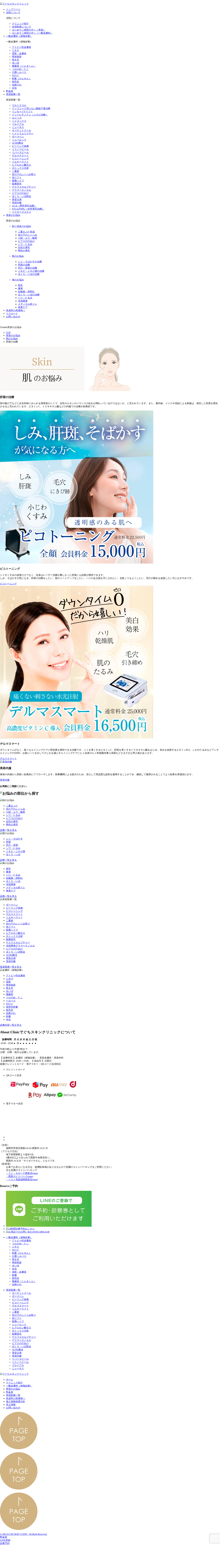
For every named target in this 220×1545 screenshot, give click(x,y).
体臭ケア (23, 307)
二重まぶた (12, 805)
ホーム (9, 1379)
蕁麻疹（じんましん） (24, 66)
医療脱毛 (17, 183)
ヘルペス (11, 1000)
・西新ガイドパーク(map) (19, 1176)
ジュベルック (19, 140)
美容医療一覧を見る (11, 967)
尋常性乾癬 (12, 1007)
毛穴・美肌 (12, 845)
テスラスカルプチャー (24, 187)
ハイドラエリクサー (23, 133)
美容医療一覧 (13, 94)
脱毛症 (15, 81)
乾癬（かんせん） (21, 78)
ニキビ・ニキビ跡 (15, 851)
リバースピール (20, 152)
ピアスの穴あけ (20, 193)
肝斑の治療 (24, 264)
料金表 (9, 91)
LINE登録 (5, 1540)
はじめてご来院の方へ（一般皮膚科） (32, 33)
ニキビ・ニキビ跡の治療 (31, 271)
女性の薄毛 (24, 247)
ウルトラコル (19, 105)
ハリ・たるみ (25, 298)
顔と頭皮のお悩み (21, 226)
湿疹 (8, 982)
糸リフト (17, 177)
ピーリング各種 (20, 146)
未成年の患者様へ (15, 310)
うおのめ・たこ (20, 69)
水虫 (14, 88)
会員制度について (21, 26)
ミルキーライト (20, 162)
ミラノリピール (20, 149)
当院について (13, 12)
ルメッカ (17, 118)
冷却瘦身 (23, 301)
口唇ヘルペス (19, 72)
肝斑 (8, 842)
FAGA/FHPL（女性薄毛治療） (28, 209)
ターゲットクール (21, 130)
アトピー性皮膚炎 (21, 47)
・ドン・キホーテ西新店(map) (22, 1173)
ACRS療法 (17, 143)
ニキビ (15, 50)
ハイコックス (19, 121)
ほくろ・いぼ (13, 854)
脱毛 (20, 285)
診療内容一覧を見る (11, 1025)
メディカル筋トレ (27, 304)
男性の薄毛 (24, 250)
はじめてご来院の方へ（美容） (28, 30)
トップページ (13, 9)
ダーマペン (18, 136)
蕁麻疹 (9, 994)
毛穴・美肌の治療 (27, 268)
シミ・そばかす (14, 839)
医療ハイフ (18, 180)
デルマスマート (20, 155)
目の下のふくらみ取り (24, 174)
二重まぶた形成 (26, 231)
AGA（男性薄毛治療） (24, 205)
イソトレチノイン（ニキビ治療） (30, 114)
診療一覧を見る (8, 830)
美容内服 (17, 202)
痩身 (20, 288)
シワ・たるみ (25, 244)
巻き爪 (15, 59)
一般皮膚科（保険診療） (19, 36)
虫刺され (17, 85)
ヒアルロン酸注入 (21, 165)
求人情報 (11, 1404)
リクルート (12, 313)
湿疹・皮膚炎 (19, 53)
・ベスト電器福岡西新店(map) (22, 1179)
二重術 (15, 171)
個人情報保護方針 (15, 1401)
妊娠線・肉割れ (26, 291)
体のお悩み (18, 279)
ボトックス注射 (20, 168)
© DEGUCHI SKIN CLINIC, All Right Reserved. (23, 1534)
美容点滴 (17, 199)
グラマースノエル (21, 190)
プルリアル (18, 124)
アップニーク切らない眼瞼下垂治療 (31, 108)
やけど (15, 75)
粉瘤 (8, 1016)
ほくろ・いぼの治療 (29, 274)
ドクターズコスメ (21, 212)
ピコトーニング (20, 158)
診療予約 (5, 1543)
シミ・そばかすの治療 (30, 261)
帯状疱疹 (17, 56)
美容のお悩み (13, 215)
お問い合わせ (13, 316)
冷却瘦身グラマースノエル (20, 945)
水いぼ (15, 63)
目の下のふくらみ (27, 235)
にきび (9, 978)
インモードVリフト (22, 111)
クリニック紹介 (20, 23)
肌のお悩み (18, 256)
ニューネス (18, 127)
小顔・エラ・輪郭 (27, 238)
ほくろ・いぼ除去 (21, 196)
